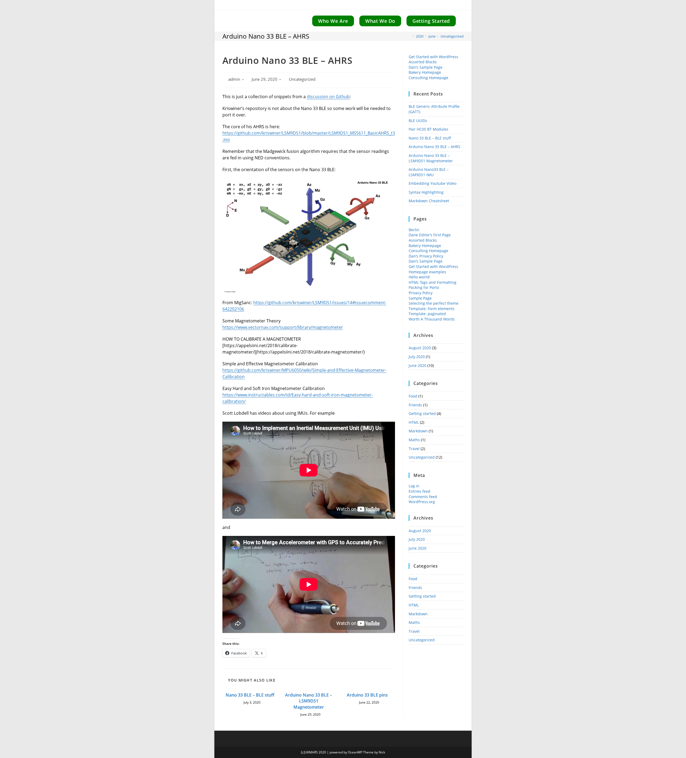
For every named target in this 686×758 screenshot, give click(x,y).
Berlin (414, 229)
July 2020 (417, 356)
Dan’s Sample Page (425, 67)
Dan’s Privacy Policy (426, 256)
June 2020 (417, 365)
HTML (414, 422)
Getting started (422, 413)
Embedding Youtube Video (432, 183)
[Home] (409, 36)
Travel (414, 448)
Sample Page (420, 298)
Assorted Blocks (423, 61)
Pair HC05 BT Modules (428, 129)
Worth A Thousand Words (432, 319)
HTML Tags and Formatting (432, 282)
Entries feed (419, 491)
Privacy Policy (421, 292)
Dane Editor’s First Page (430, 234)
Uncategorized (452, 36)
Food (413, 396)
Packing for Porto (424, 287)
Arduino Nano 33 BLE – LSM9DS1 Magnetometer (308, 701)
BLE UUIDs (418, 120)
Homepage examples (427, 271)
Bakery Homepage (425, 72)
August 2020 (420, 347)
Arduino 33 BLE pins (367, 695)
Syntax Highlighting (426, 192)
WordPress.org (422, 501)
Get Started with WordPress (433, 56)
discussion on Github (328, 97)
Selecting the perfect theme (433, 303)
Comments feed (423, 496)
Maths (414, 439)
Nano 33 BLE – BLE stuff (250, 695)
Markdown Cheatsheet (429, 200)
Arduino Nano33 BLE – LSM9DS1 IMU (429, 172)
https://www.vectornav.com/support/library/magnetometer (282, 327)
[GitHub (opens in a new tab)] (460, 5)
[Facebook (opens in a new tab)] (453, 5)
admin (234, 79)
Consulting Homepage (428, 77)
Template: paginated (427, 313)
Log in (414, 485)
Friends (415, 404)
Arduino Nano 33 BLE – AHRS (434, 146)
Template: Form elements (431, 308)
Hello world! (419, 276)
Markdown (418, 430)
